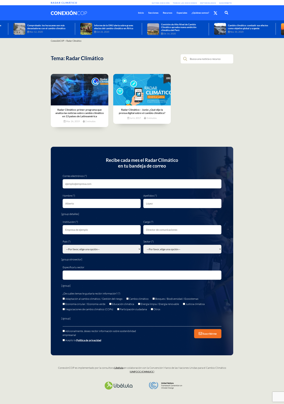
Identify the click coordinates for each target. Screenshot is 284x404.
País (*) (67, 241)
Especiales (182, 12)
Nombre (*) (69, 195)
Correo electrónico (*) (75, 176)
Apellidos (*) (150, 195)
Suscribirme (209, 333)
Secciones (153, 12)
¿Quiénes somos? (200, 12)
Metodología (208, 3)
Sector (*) (148, 241)
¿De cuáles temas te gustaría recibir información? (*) (91, 293)
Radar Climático (64, 2)
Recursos (167, 12)
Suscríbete (225, 3)
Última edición (161, 3)
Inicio (141, 12)
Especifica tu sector (73, 267)
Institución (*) (70, 221)
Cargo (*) (148, 221)
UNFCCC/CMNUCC (142, 371)
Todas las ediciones (185, 3)
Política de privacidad (88, 340)
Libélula (118, 367)
